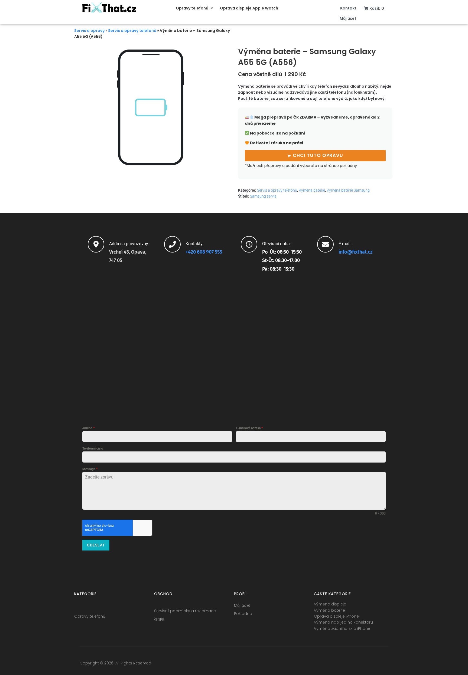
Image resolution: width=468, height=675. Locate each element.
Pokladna (243, 613)
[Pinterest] (384, 664)
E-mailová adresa (249, 428)
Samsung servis (263, 196)
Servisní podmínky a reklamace (185, 611)
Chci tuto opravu (318, 155)
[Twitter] (354, 664)
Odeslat (96, 545)
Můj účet (242, 605)
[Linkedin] (374, 664)
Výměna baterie (312, 190)
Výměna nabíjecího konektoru (343, 622)
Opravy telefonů (89, 616)
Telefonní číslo (92, 448)
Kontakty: (195, 243)
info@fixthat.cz (355, 252)
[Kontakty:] (172, 244)
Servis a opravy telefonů (132, 30)
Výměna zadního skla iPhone (342, 628)
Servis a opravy (89, 30)
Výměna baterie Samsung (348, 190)
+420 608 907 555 (204, 252)
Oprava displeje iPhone (336, 616)
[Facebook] (344, 664)
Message (90, 469)
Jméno (88, 428)
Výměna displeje (330, 604)
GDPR (159, 619)
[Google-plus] (364, 664)
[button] (195, 8)
